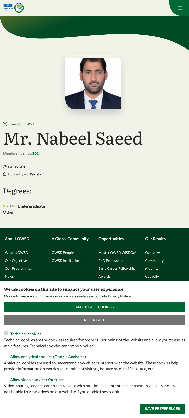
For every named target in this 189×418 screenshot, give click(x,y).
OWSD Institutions (66, 260)
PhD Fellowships (111, 260)
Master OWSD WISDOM (117, 253)
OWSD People (63, 253)
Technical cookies (25, 333)
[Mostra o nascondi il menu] (179, 8)
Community (154, 260)
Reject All (94, 320)
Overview (152, 253)
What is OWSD (16, 253)
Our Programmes (18, 268)
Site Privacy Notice (116, 296)
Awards (104, 276)
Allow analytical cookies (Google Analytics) (48, 356)
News (9, 276)
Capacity (152, 276)
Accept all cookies (94, 307)
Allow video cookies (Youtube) (37, 379)
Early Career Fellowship (116, 268)
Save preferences (162, 409)
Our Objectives (16, 260)
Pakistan (16, 167)
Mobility (151, 268)
